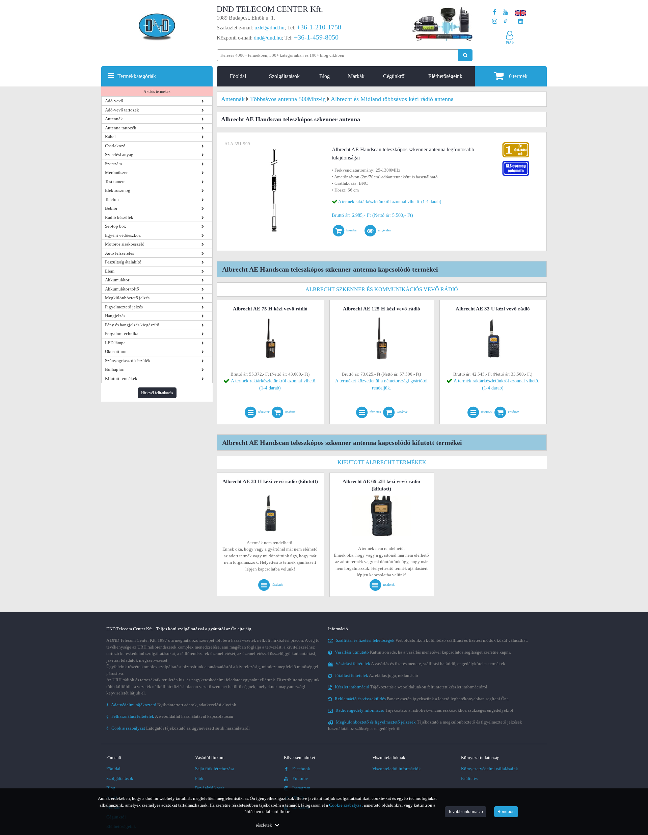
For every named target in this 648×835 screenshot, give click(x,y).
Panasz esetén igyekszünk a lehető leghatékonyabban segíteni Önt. (422, 698)
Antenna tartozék (120, 127)
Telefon (112, 199)
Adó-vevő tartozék (122, 109)
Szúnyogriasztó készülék (128, 360)
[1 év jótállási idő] (515, 143)
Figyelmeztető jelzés (124, 306)
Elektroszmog (117, 190)
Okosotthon (116, 351)
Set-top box (115, 226)
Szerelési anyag (119, 154)
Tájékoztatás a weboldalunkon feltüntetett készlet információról (411, 686)
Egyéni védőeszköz (123, 235)
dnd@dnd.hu (268, 38)
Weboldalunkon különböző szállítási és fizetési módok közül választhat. (432, 640)
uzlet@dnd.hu (269, 27)
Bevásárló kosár (209, 787)
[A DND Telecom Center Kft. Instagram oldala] (494, 21)
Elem (109, 271)
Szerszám (113, 163)
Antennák (114, 118)
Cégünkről (394, 76)
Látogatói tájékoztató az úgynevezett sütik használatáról (178, 728)
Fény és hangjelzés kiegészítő (132, 324)
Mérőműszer (116, 172)
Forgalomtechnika (121, 333)
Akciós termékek (156, 91)
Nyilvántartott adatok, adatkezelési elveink (171, 704)
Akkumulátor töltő (122, 289)
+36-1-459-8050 (316, 37)
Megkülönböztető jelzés (127, 297)
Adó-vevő (114, 100)
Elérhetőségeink (445, 76)
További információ (465, 811)
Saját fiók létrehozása (214, 768)
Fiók (199, 778)
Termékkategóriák (136, 76)
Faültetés (469, 778)
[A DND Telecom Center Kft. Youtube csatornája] (505, 12)
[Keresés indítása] (465, 55)
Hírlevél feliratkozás (157, 392)
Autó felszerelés (119, 253)
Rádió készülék (119, 217)
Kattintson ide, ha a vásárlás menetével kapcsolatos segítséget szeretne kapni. (423, 652)
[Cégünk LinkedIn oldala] (520, 21)
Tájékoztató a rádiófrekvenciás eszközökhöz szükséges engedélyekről (424, 710)
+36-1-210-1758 (319, 27)
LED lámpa (115, 342)
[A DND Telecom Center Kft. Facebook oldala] (494, 12)
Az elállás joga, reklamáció (376, 675)
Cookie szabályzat (346, 805)
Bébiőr (111, 208)
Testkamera (115, 181)
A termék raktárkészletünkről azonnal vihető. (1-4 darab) (389, 201)
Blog (324, 76)
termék (518, 76)
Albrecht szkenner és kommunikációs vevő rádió (381, 289)
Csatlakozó (115, 145)
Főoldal (238, 76)
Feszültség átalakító (123, 261)
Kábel (110, 136)
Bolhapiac (114, 369)
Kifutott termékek (121, 378)
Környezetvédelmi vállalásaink (489, 768)
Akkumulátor (117, 279)
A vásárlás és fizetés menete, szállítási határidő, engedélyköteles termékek (420, 663)
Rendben (506, 811)
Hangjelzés (115, 315)
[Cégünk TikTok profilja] (505, 21)
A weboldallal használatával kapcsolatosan (169, 716)
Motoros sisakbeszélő (124, 244)
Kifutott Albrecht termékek (382, 462)
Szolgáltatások (284, 76)
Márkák (356, 76)
